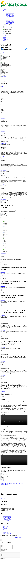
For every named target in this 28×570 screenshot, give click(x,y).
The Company (6, 526)
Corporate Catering (10, 15)
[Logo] (14, 7)
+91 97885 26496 (4, 483)
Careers (4, 531)
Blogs (4, 529)
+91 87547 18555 (11, 483)
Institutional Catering (10, 13)
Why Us (5, 528)
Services (5, 527)
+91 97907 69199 (19, 483)
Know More (3, 52)
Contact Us (5, 532)
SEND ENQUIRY (7, 533)
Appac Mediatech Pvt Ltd (17, 537)
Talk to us (3, 498)
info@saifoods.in (4, 484)
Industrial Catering (9, 14)
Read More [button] (3, 414)
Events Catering (9, 17)
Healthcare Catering (10, 16)
